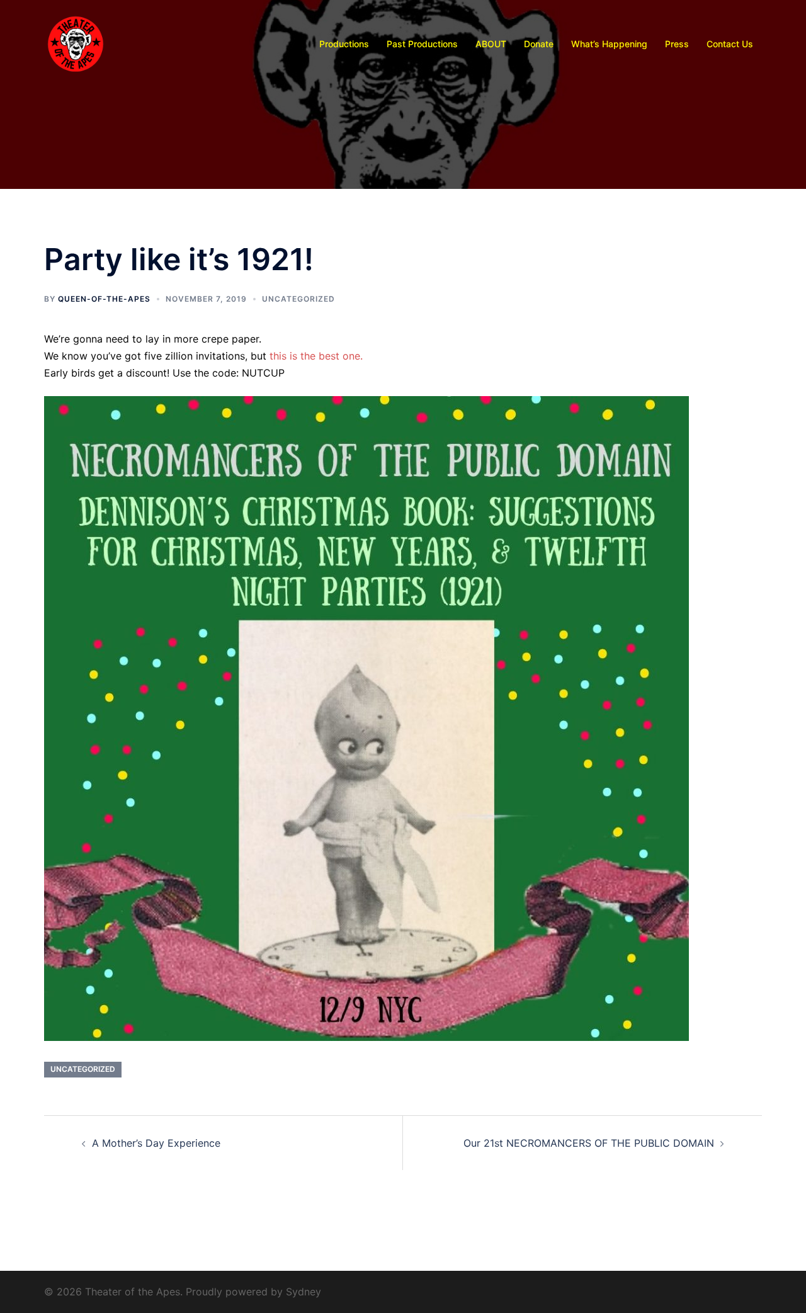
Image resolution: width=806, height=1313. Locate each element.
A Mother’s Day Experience (156, 1143)
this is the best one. (316, 356)
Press (677, 43)
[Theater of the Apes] (75, 43)
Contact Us (730, 43)
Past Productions (422, 43)
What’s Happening (609, 43)
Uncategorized (298, 299)
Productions (344, 43)
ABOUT (490, 43)
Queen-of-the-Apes (104, 299)
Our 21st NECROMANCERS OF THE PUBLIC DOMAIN (588, 1143)
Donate (538, 43)
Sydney (303, 1291)
